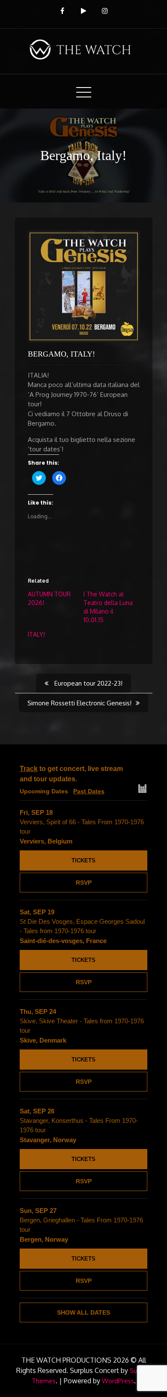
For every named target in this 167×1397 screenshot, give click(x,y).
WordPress (118, 1381)
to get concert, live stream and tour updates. (71, 774)
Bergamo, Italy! (61, 354)
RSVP (84, 882)
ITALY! (36, 634)
